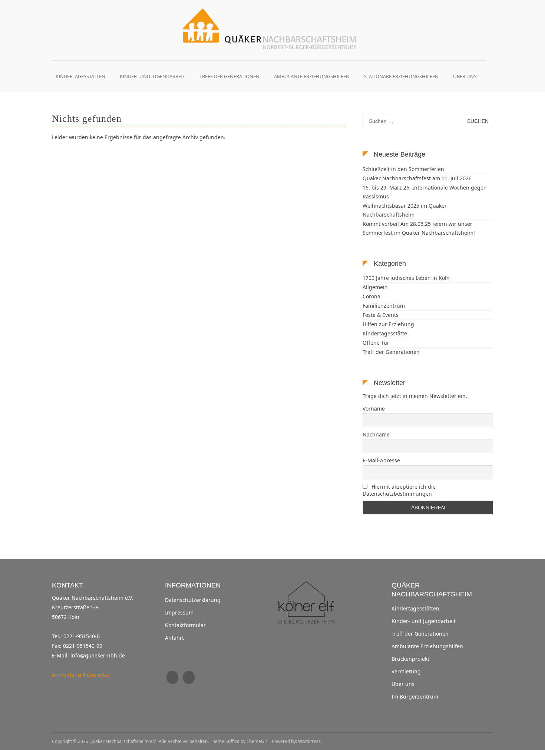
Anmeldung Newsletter (81, 674)
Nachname (376, 434)
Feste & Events (381, 314)
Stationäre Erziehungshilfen (401, 76)
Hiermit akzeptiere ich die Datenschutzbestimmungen (399, 490)
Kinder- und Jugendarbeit (152, 76)
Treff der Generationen (229, 76)
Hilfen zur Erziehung (388, 324)
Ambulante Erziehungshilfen (312, 76)
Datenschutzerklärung (193, 600)
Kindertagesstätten (80, 76)
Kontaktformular (185, 625)
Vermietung (406, 671)
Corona (371, 296)
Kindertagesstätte (385, 333)
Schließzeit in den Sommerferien (403, 169)
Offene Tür (376, 342)
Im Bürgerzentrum (415, 696)
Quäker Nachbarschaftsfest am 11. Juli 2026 (417, 178)
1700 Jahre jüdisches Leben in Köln (406, 277)
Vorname (374, 408)
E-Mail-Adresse (381, 460)
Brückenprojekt (410, 659)
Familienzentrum (384, 305)
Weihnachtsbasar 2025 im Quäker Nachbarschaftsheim (405, 210)
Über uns (464, 76)
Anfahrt (174, 638)
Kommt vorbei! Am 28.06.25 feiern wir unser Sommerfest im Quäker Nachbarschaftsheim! (419, 228)
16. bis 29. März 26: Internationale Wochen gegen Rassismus (425, 192)
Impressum (179, 612)
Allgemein (375, 287)
